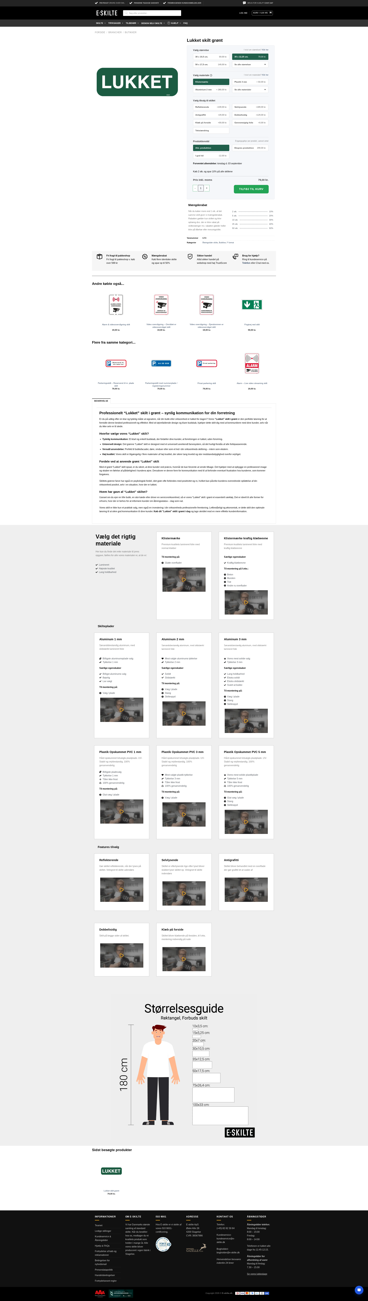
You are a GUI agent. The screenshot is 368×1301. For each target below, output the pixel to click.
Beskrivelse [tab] (101, 401)
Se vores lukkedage (257, 1274)
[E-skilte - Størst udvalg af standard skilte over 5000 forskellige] (107, 13)
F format (230, 243)
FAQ (185, 23)
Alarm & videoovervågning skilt (116, 324)
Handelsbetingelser (105, 1275)
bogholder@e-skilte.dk (228, 1252)
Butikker (131, 32)
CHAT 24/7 (268, 3)
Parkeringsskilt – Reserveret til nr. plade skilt (116, 384)
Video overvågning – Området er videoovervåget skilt (161, 325)
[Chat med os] (359, 1290)
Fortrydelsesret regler (106, 1281)
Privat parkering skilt (207, 383)
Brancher (115, 32)
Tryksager (114, 23)
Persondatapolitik (104, 1270)
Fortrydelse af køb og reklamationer (105, 1253)
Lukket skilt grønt (111, 1191)
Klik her (265, 50)
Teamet (98, 1225)
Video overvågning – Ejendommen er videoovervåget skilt (207, 325)
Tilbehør (131, 23)
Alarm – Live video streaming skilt (252, 383)
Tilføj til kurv (251, 189)
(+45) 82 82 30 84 (226, 1228)
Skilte (99, 23)
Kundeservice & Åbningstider (103, 1238)
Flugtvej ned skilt (252, 324)
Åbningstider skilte (210, 243)
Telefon (246, 263)
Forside (100, 32)
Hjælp (174, 23)
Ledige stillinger (103, 1231)
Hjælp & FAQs (102, 1246)
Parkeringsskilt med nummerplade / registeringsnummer (161, 384)
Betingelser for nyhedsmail (102, 1262)
